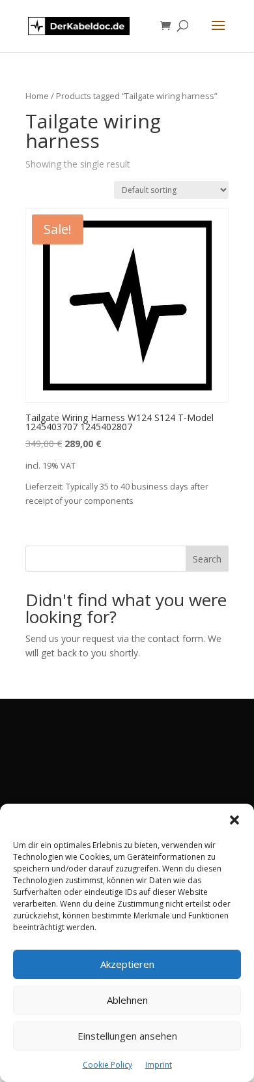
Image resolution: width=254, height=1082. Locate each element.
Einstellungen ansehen (127, 1035)
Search (207, 559)
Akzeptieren (127, 964)
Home (37, 96)
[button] (234, 819)
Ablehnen (127, 999)
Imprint (158, 1064)
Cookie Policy (107, 1064)
